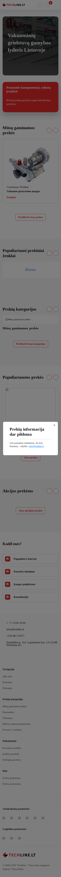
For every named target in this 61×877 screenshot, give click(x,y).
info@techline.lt (36, 446)
